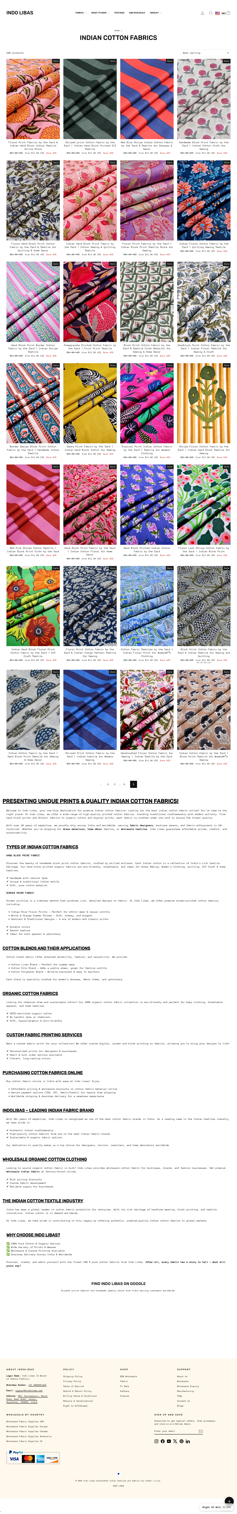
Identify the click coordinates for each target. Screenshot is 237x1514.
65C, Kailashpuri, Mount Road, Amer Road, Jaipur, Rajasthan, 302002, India (27, 1399)
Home (117, 30)
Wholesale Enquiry (46, 2)
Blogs (107, 2)
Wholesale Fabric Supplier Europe (27, 1426)
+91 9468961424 (37, 1385)
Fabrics (79, 13)
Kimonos (124, 1396)
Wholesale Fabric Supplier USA (25, 1421)
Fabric (124, 1381)
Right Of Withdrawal (216, 1507)
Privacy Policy (72, 1381)
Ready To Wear (99, 13)
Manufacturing (68, 2)
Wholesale (26, 2)
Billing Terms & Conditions (80, 1396)
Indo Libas (19, 13)
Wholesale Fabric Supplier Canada (27, 1431)
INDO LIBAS (118, 1486)
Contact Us (94, 2)
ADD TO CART (33, 135)
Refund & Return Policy (77, 1391)
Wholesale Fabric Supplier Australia (29, 1436)
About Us (11, 2)
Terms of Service (73, 1386)
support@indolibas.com (29, 1390)
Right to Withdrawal (75, 1406)
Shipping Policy (73, 1376)
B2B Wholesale (137, 13)
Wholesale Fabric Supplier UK (24, 1441)
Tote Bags (119, 13)
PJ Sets (124, 1386)
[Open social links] (229, 1501)
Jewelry (154, 13)
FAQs (82, 2)
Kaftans (124, 1391)
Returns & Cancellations (78, 1401)
